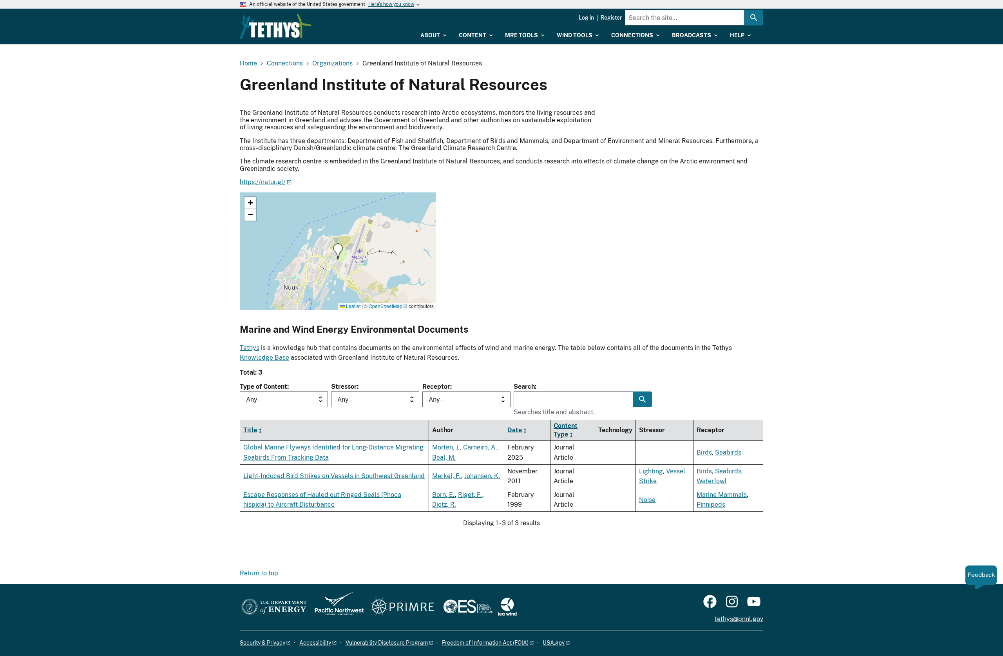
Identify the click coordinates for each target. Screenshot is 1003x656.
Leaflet (352, 306)
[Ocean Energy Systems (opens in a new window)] (468, 607)
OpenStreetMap (385, 306)
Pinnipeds (711, 504)
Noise (647, 500)
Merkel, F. (446, 476)
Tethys (249, 348)
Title (250, 430)
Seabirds (728, 452)
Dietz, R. (444, 504)
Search (524, 386)
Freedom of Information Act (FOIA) (485, 643)
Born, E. (443, 494)
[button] (338, 251)
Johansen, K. (482, 476)
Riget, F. (470, 494)
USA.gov (554, 643)
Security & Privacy (262, 643)
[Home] (276, 26)
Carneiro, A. (480, 447)
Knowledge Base (264, 357)
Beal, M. (444, 457)
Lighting (651, 471)
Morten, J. (446, 447)
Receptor (436, 386)
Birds (704, 452)
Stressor (344, 386)
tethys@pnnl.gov (739, 619)
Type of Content (263, 386)
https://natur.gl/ (263, 182)
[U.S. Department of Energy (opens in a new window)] (274, 607)
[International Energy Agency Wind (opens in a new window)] (507, 607)
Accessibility (315, 643)
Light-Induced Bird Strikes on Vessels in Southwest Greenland (334, 476)
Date (514, 430)
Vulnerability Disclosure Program (387, 643)
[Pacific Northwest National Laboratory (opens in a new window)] (336, 607)
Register (611, 17)
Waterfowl (712, 481)
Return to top (259, 573)
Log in (586, 17)
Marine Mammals (722, 494)
